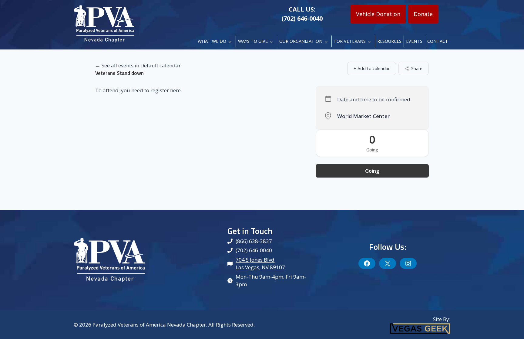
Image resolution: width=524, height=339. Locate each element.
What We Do (212, 41)
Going (372, 171)
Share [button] (416, 68)
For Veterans (350, 41)
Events (414, 41)
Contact (437, 41)
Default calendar (160, 65)
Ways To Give (253, 41)
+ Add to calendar (372, 68)
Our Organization (300, 41)
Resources (389, 41)
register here (165, 90)
